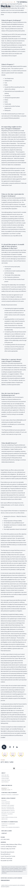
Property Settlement (7, 805)
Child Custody (5, 803)
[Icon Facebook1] (13, 747)
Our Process (5, 776)
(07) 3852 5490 (23, 2)
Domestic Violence (7, 813)
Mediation (4, 819)
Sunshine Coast (6, 789)
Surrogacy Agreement (8, 823)
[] (17, 747)
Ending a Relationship (8, 798)
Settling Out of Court (8, 812)
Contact (4, 833)
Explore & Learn (6, 830)
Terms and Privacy (5, 880)
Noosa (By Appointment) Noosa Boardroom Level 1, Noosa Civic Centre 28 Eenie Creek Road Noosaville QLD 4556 (8, 856)
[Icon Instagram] (10, 747)
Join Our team (5, 780)
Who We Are (5, 775)
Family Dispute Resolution (9, 817)
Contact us (4, 727)
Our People (5, 781)
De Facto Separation (7, 807)
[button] (14, 768)
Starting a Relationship (9, 792)
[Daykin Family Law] (5, 7)
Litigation (4, 815)
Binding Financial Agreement (10, 794)
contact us (21, 505)
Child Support (5, 802)
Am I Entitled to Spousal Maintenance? (14, 523)
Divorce (3, 800)
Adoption (4, 825)
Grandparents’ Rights (8, 810)
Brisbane (4, 788)
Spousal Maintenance (7, 808)
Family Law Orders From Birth (10, 827)
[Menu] (26, 6)
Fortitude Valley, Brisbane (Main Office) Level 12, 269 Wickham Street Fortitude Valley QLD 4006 (11, 846)
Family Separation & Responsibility (13, 520)
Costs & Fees (5, 778)
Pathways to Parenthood (9, 821)
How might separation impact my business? (15, 529)
